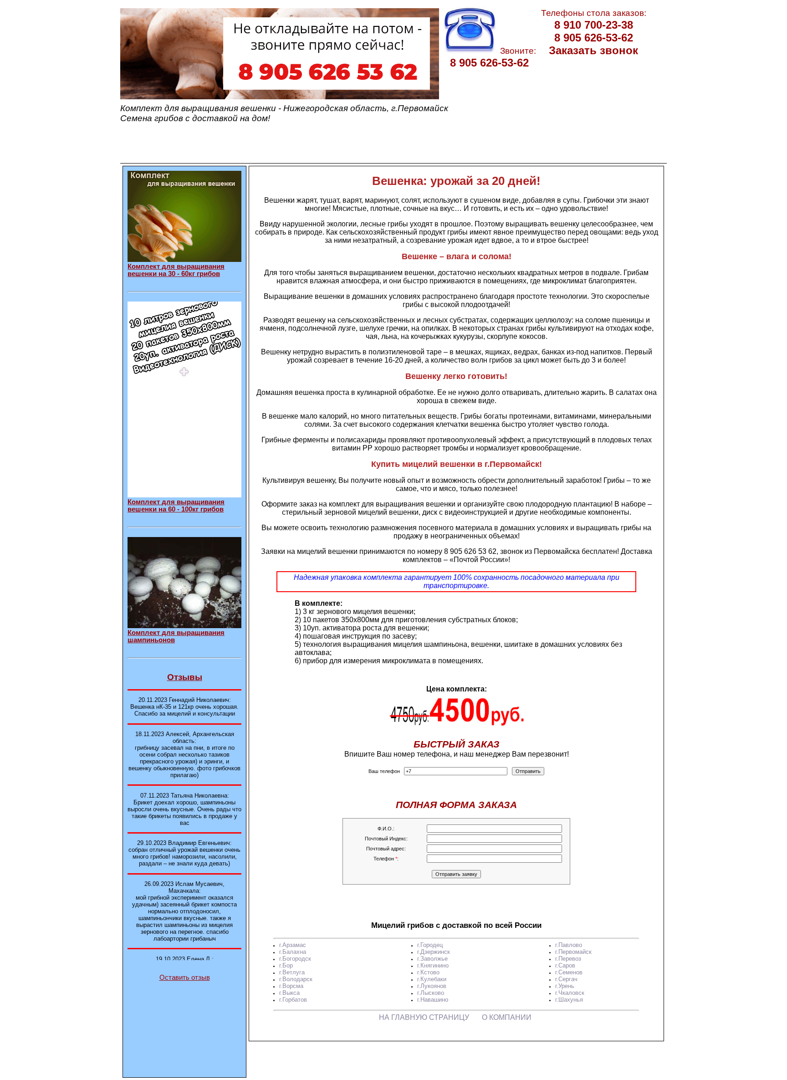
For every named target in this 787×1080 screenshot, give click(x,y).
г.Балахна (292, 951)
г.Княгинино (433, 965)
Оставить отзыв (184, 977)
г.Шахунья (569, 999)
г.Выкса (289, 992)
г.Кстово (428, 972)
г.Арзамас (292, 945)
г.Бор (286, 965)
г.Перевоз (568, 958)
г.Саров (565, 965)
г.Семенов (569, 972)
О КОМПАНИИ (506, 1017)
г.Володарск (295, 979)
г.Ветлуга (292, 972)
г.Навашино (432, 999)
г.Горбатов (293, 999)
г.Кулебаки (431, 979)
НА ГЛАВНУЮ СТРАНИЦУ (424, 1017)
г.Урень (564, 986)
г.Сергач (566, 979)
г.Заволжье (432, 958)
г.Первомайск (573, 951)
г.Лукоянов (431, 986)
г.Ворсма (291, 986)
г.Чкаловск (569, 992)
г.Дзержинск (433, 951)
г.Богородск (295, 958)
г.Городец (430, 945)
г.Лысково (430, 992)
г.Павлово (568, 945)
